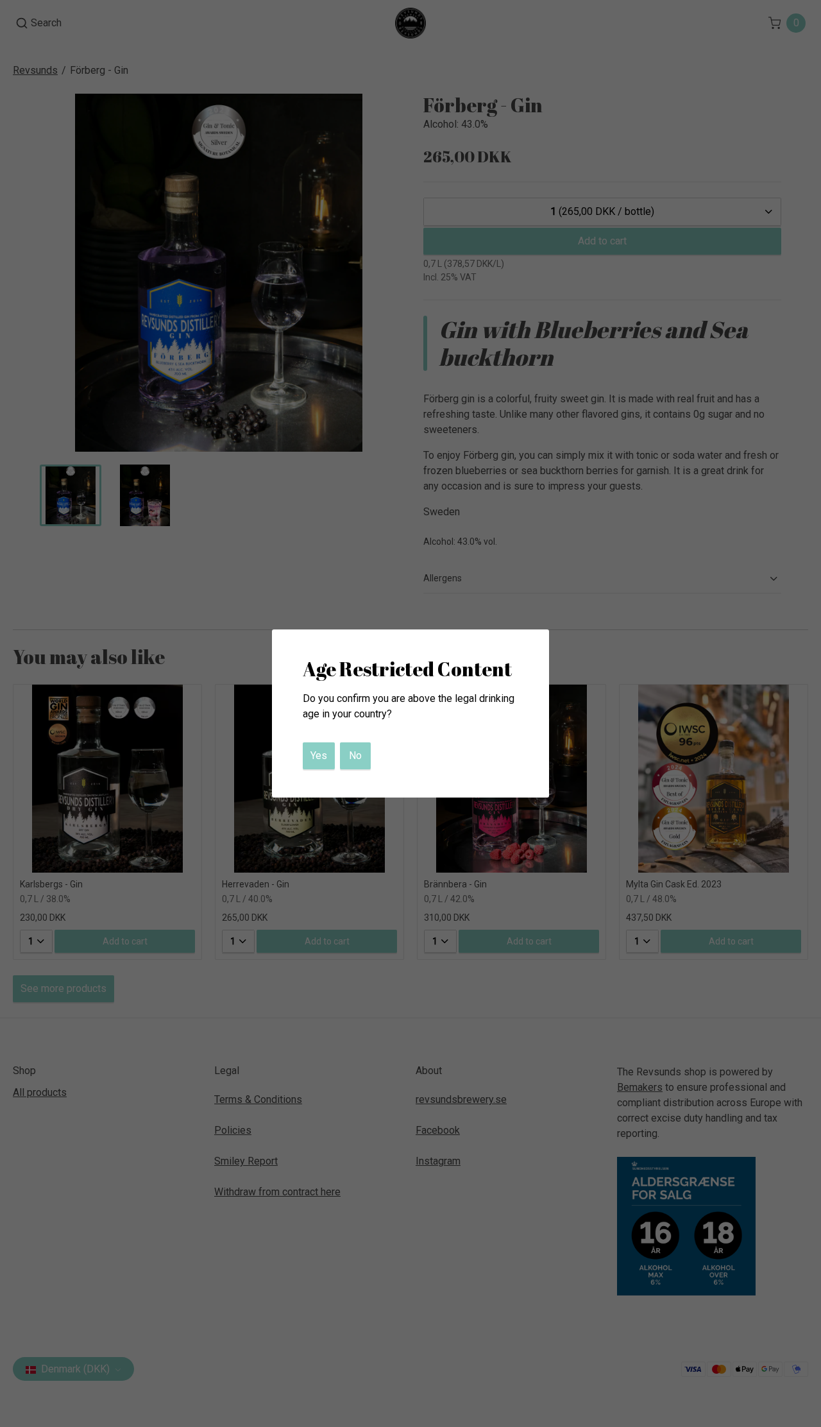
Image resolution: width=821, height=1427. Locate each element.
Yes (318, 755)
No (355, 755)
